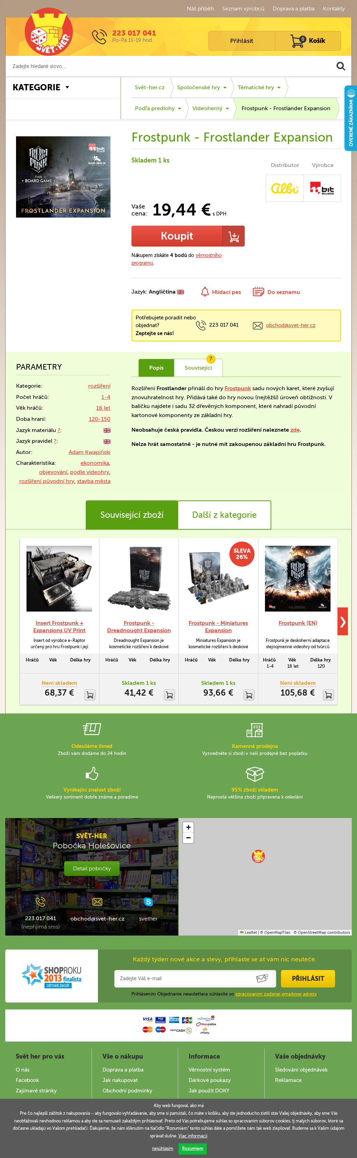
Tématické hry (256, 87)
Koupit (177, 236)
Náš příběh (200, 8)
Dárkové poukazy (210, 1080)
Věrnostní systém (209, 1070)
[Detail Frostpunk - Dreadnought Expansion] (139, 579)
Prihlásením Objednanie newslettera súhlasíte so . (224, 994)
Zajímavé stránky (36, 1091)
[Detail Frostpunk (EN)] (298, 579)
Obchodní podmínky (127, 1091)
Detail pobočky (92, 868)
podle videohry (89, 472)
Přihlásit (241, 41)
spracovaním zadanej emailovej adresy (276, 994)
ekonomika (95, 463)
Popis (156, 367)
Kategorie (36, 87)
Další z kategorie (224, 515)
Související (198, 365)
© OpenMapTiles (275, 932)
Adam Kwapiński (90, 452)
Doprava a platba (293, 8)
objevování (53, 472)
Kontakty (334, 8)
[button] (258, 856)
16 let (103, 407)
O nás (23, 1070)
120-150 (100, 419)
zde (295, 429)
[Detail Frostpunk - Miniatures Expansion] (218, 579)
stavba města (94, 481)
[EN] (107, 430)
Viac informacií (192, 1136)
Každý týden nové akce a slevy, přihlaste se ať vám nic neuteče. (225, 959)
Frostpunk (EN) (298, 623)
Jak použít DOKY (209, 1091)
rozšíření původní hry (46, 481)
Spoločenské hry (198, 87)
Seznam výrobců (243, 8)
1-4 (106, 397)
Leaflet (250, 932)
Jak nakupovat (120, 1080)
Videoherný (207, 108)
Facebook (27, 1080)
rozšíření (99, 386)
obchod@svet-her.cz (291, 325)
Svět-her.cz (150, 87)
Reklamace (288, 1080)
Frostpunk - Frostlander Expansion (286, 108)
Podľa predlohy (155, 108)
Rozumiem (192, 1148)
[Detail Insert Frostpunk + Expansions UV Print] (59, 579)
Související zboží (132, 515)
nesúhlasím (162, 1148)
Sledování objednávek (301, 1070)
